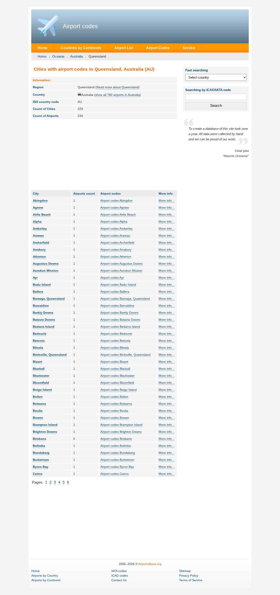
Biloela (38, 347)
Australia (76, 56)
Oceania (58, 56)
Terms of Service (190, 580)
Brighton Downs (45, 431)
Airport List (123, 48)
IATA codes (119, 571)
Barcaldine (41, 305)
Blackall (39, 368)
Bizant (37, 361)
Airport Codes (158, 48)
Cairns (37, 473)
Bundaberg (41, 452)
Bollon (38, 396)
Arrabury (39, 249)
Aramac (38, 235)
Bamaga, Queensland (49, 298)
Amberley (40, 228)
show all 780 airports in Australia (117, 95)
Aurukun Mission (45, 270)
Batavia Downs (44, 319)
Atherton (39, 256)
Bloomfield (41, 382)
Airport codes (80, 26)
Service (189, 48)
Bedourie (39, 333)
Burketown (41, 459)
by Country (44, 575)
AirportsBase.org (149, 564)
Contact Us (119, 580)
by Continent (45, 580)
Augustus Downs (46, 263)
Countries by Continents (81, 48)
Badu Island (42, 284)
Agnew (38, 207)
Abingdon (40, 200)
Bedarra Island (43, 326)
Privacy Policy (188, 575)
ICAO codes (119, 575)
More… (167, 200)
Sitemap (185, 571)
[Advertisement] (104, 154)
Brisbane (39, 438)
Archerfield (41, 242)
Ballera (38, 291)
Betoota (39, 340)
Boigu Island (42, 389)
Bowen (38, 417)
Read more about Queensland (117, 87)
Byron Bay (40, 466)
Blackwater (41, 375)
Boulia (37, 410)
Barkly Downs (43, 312)
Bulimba (39, 445)
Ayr (35, 277)
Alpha (37, 221)
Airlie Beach (42, 214)
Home (42, 48)
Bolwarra (39, 403)
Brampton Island (45, 424)
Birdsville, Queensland (50, 354)
